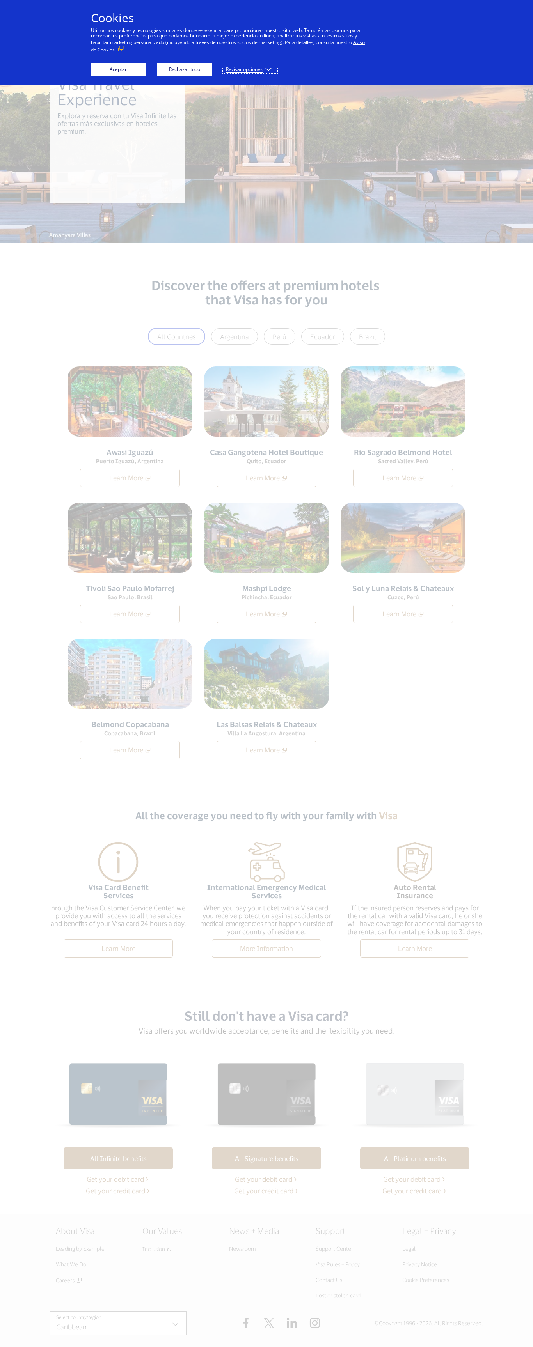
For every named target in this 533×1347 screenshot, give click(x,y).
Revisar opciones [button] (244, 69)
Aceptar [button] (118, 69)
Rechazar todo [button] (184, 69)
